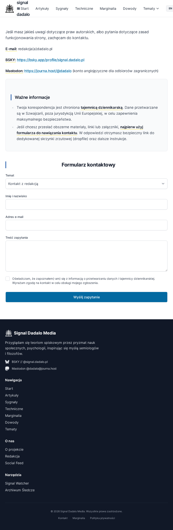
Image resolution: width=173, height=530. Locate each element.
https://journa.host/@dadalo (47, 71)
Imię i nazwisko (16, 196)
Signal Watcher (17, 483)
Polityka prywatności (102, 518)
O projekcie (14, 449)
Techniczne (84, 8)
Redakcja (12, 456)
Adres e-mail (14, 217)
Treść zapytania (16, 237)
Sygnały (62, 8)
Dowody (130, 8)
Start (25, 8)
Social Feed (14, 463)
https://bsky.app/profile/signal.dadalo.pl (50, 60)
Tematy (149, 8)
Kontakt (63, 518)
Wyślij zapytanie (86, 297)
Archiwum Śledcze (20, 490)
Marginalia (108, 8)
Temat (9, 175)
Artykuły (42, 8)
